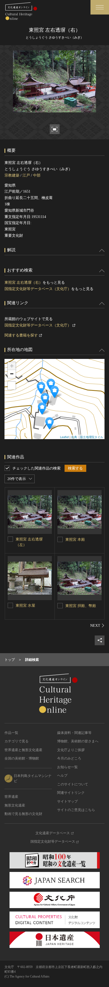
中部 (36, 175)
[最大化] (12, 386)
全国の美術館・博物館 (21, 758)
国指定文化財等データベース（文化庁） (37, 289)
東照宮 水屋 (25, 606)
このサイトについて (72, 784)
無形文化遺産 (14, 805)
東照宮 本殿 (75, 540)
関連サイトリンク (71, 793)
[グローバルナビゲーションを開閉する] (99, 7)
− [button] (11, 374)
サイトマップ (67, 801)
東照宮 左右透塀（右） (23, 282)
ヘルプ (62, 775)
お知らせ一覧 (67, 767)
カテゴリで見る (16, 741)
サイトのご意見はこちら (76, 810)
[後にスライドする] (97, 625)
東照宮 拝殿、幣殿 (80, 606)
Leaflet (64, 437)
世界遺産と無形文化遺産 (23, 750)
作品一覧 (11, 733)
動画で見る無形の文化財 (23, 814)
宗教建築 (11, 175)
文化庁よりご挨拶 (71, 750)
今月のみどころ (69, 758)
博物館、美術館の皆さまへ (77, 741)
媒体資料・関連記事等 (74, 733)
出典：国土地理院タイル (87, 437)
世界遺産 (11, 797)
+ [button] (11, 366)
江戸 (26, 175)
